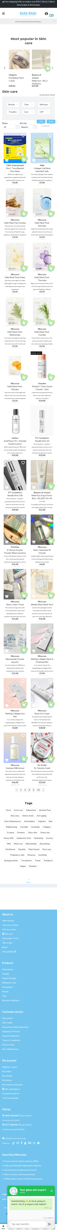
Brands (5, 991)
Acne (8, 810)
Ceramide (35, 827)
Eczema (10, 832)
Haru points (7, 1018)
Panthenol (10, 849)
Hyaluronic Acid (24, 838)
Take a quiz (7, 942)
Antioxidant (29, 821)
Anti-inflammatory (12, 821)
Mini (9, 843)
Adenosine (31, 810)
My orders (6, 1071)
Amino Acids (28, 815)
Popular (5, 974)
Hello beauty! (8, 920)
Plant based (33, 849)
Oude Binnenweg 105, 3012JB (13, 1129)
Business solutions (10, 1000)
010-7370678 (27, 1116)
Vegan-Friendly (9, 978)
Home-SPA (9, 838)
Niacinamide (31, 843)
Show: (5, 123)
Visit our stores (9, 929)
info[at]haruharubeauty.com (15, 1138)
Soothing (42, 855)
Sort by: (23, 123)
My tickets (7, 1080)
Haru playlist (7, 951)
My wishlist (7, 1075)
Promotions (7, 987)
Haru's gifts (7, 1022)
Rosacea (31, 855)
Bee (50, 821)
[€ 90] (51, 126)
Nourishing (45, 843)
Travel (37, 860)
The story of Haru (10, 925)
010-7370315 (26, 1125)
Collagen (47, 827)
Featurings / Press (10, 938)
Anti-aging (41, 815)
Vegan (23, 866)
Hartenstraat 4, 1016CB (11, 1120)
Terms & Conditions (11, 1040)
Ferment (21, 832)
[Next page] (43, 790)
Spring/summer (11, 860)
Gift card (9, 934)
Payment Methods (10, 1036)
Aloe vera (15, 815)
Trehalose (48, 860)
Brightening (11, 827)
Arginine (42, 821)
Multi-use (18, 843)
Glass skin (32, 832)
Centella (24, 827)
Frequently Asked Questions (15, 1027)
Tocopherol (26, 860)
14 (38, 790)
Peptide (21, 849)
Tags (4, 996)
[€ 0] (41, 126)
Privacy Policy (8, 1044)
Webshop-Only (9, 982)
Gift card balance (12, 1089)
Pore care (46, 849)
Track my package (10, 1098)
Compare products (10, 1093)
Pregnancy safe (17, 855)
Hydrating (38, 838)
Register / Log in (9, 1067)
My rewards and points (12, 1084)
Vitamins (33, 866)
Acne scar (18, 810)
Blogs (4, 947)
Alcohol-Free (45, 810)
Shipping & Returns (11, 1031)
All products (7, 969)
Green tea (45, 832)
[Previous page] (16, 790)
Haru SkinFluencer (10, 1049)
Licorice (49, 838)
